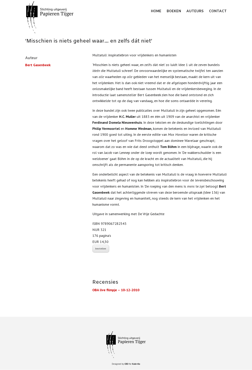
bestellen (100, 248)
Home (156, 11)
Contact (218, 11)
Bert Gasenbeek (38, 65)
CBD (126, 364)
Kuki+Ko (136, 364)
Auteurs (195, 11)
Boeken (174, 11)
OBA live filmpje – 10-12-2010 (115, 290)
